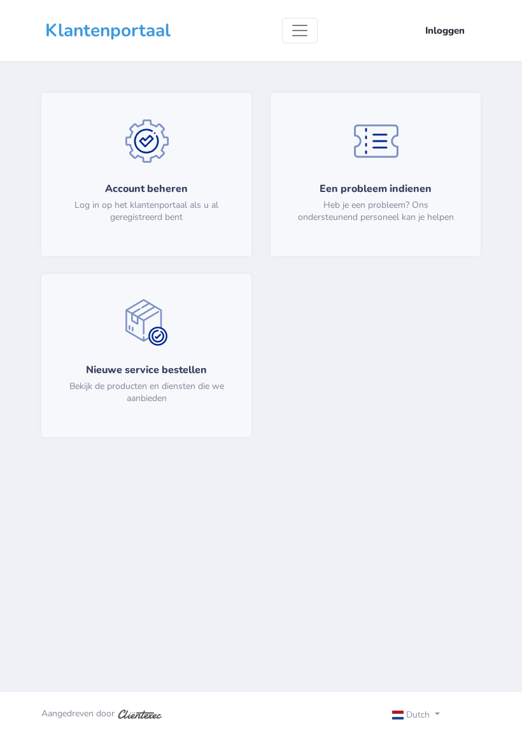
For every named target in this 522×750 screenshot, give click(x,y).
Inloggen (445, 30)
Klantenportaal (108, 30)
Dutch (418, 715)
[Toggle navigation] (300, 30)
